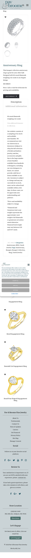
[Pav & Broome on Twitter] (14, 460)
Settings (15, 290)
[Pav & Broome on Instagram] (26, 460)
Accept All (15, 280)
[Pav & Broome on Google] (9, 460)
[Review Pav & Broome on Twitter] (20, 493)
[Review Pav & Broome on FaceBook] (11, 493)
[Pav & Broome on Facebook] (5, 460)
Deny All (15, 285)
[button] (28, 265)
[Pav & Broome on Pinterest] (22, 460)
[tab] (16, 102)
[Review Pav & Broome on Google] (15, 493)
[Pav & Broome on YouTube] (18, 460)
